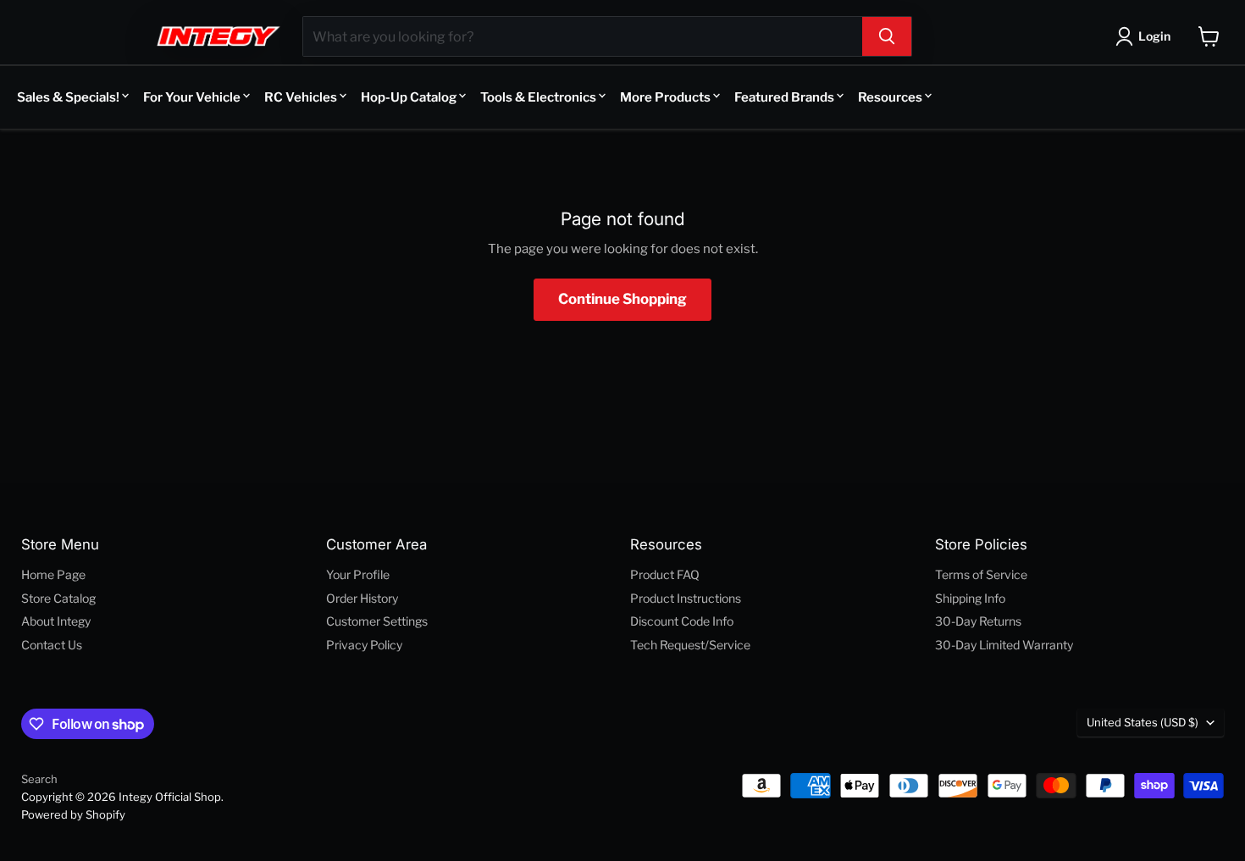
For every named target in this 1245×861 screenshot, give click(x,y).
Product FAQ (665, 574)
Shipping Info (970, 598)
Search (39, 779)
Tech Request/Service (690, 644)
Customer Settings (377, 621)
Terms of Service (981, 574)
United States (1142, 722)
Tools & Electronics (538, 97)
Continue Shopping (622, 298)
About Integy (56, 621)
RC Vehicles (300, 97)
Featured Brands (784, 97)
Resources (890, 97)
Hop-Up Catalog (408, 97)
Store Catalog (58, 598)
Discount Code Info (681, 621)
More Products (665, 97)
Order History (362, 598)
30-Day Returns (978, 621)
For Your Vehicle (192, 97)
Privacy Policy (364, 644)
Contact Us (51, 644)
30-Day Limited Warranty (1004, 644)
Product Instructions (685, 598)
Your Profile (358, 574)
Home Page (53, 574)
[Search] (886, 36)
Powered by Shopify (73, 814)
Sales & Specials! (68, 97)
